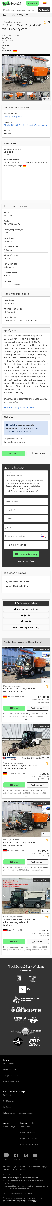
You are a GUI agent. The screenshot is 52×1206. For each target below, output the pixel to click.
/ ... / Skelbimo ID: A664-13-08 (17, 15)
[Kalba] (44, 3)
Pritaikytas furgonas (13, 116)
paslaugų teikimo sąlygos (28, 1201)
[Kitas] (47, 77)
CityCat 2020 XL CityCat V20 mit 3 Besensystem (25, 125)
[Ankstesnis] (4, 77)
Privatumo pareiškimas (26, 561)
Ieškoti (45, 10)
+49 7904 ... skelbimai (19, 581)
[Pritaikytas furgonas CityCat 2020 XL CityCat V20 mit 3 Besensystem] (26, 665)
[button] (49, 3)
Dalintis (27, 621)
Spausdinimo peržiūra (27, 609)
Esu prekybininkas (17, 544)
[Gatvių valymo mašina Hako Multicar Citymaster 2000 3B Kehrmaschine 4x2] (26, 742)
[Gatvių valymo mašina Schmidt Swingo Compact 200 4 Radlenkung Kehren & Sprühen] (26, 896)
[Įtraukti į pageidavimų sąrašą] (45, 22)
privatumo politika (9, 1201)
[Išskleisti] (26, 719)
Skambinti (40, 453)
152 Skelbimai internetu (14, 442)
